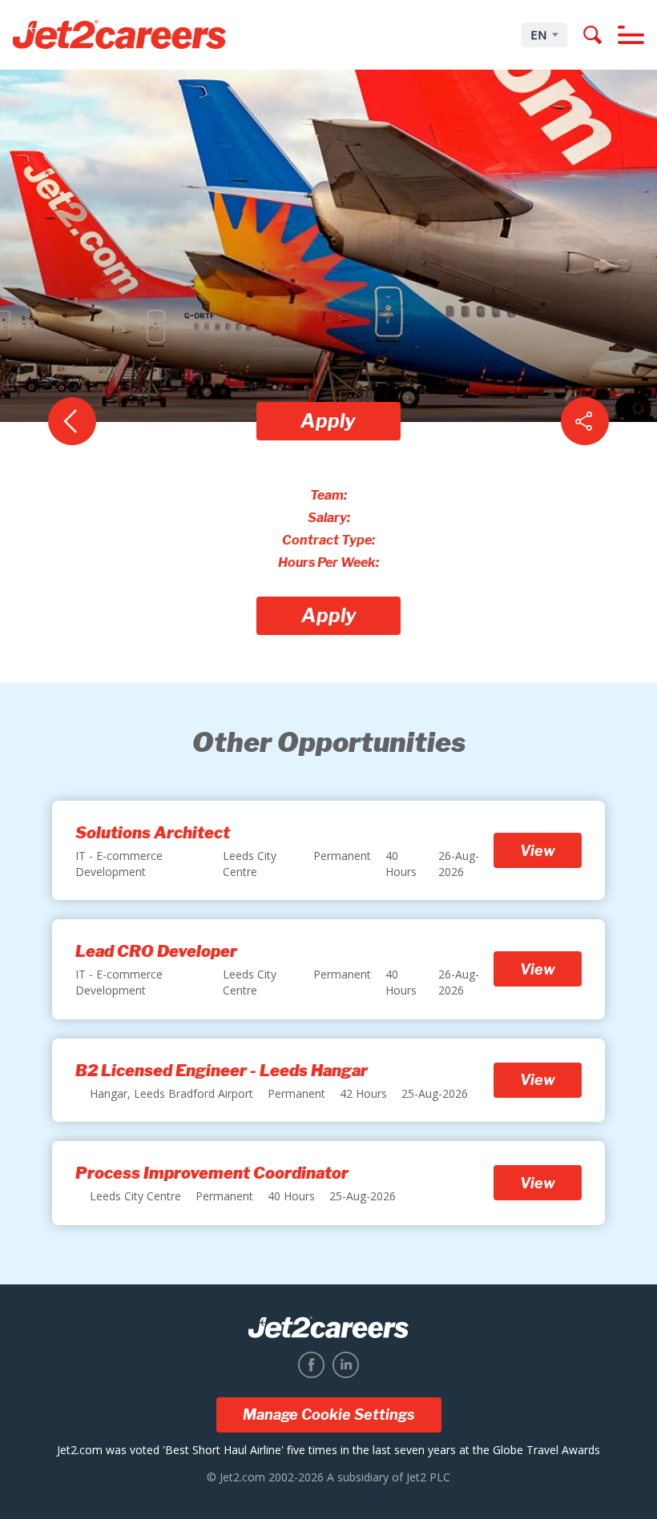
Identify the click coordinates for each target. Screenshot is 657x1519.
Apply (328, 420)
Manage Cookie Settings (329, 1414)
